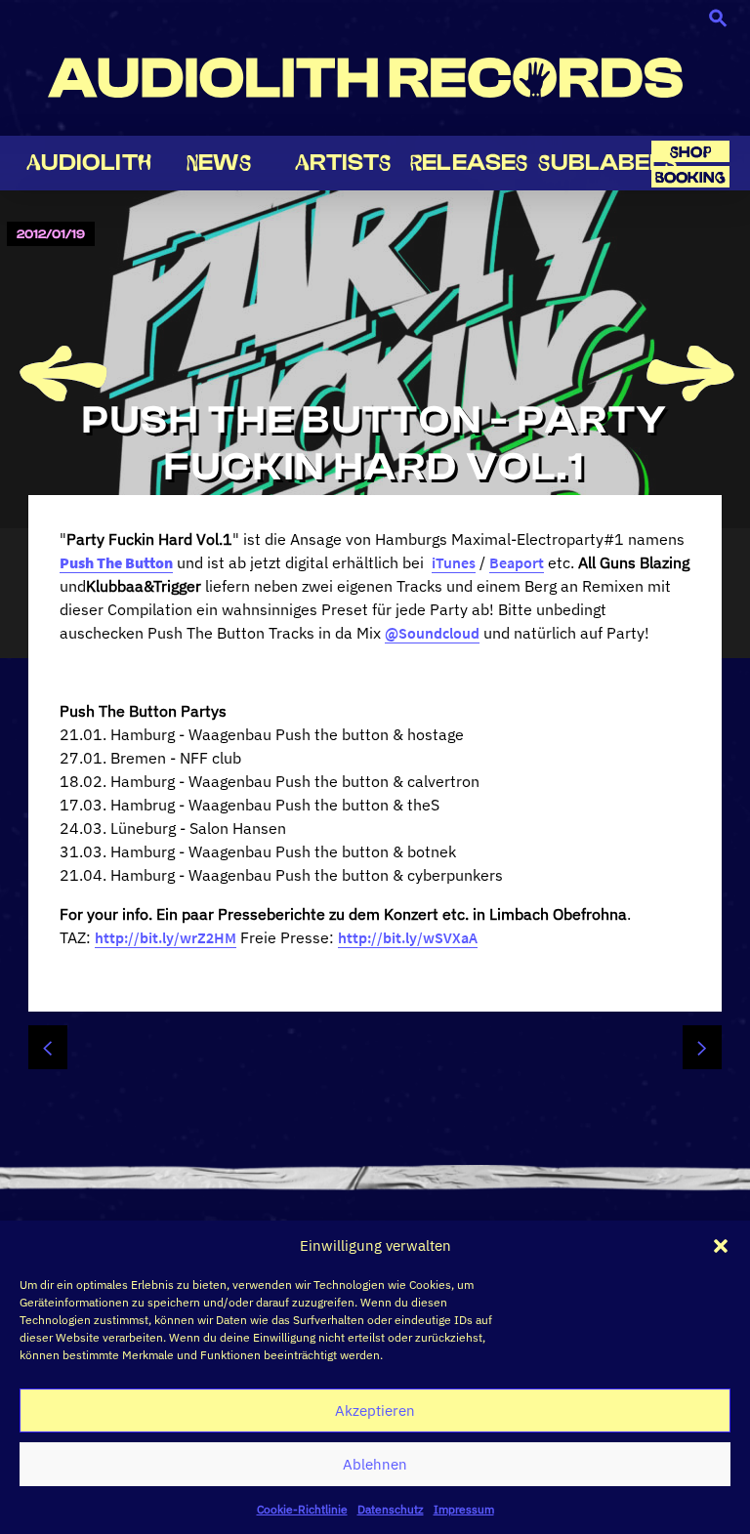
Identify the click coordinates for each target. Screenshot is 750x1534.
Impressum (464, 1509)
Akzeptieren (375, 1410)
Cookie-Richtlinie (302, 1509)
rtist (343, 162)
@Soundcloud (432, 633)
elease (468, 162)
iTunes (454, 562)
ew (219, 162)
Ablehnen (375, 1464)
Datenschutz (390, 1509)
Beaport (516, 562)
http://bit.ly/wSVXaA (408, 937)
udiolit (88, 162)
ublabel (607, 162)
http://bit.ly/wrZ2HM (165, 937)
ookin (690, 177)
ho (690, 152)
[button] (720, 1246)
